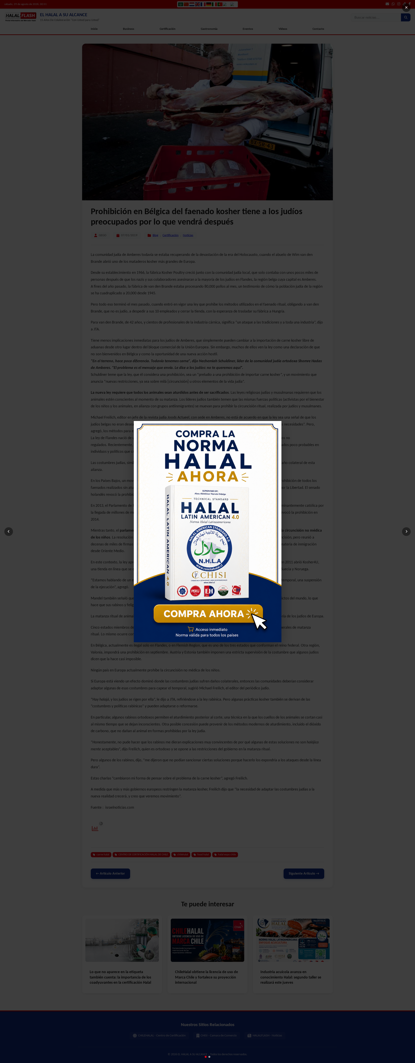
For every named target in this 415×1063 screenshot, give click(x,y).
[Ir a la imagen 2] (209, 1057)
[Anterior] (8, 531)
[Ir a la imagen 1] (206, 1057)
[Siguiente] (406, 531)
